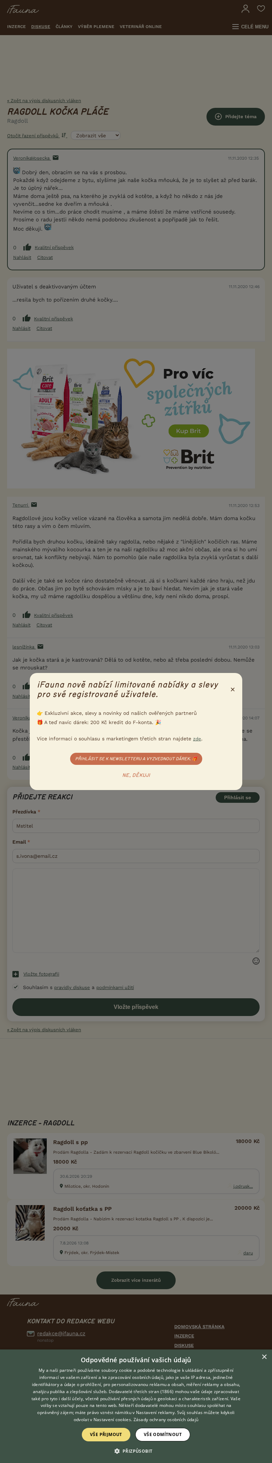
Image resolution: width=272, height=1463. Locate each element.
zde (197, 738)
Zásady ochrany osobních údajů (166, 1420)
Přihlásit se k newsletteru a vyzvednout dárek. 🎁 (136, 759)
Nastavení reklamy (155, 1412)
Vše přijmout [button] (106, 1434)
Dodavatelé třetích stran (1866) (141, 1392)
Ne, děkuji (136, 775)
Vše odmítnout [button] (163, 1434)
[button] (136, 1450)
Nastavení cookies (112, 1420)
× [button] (264, 1357)
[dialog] (136, 1406)
